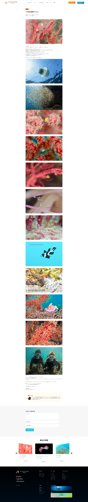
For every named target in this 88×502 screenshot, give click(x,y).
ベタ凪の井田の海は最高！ (23, 456)
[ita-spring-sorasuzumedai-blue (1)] (61, 493)
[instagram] (19, 485)
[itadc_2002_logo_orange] (10, 0)
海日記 (27, 9)
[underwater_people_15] (61, 486)
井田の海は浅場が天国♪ (59, 455)
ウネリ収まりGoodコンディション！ (42, 456)
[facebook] (17, 485)
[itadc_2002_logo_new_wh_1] (22, 470)
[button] (16, 453)
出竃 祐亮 (29, 14)
